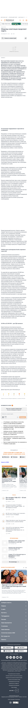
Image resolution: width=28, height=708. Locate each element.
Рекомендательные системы (14, 681)
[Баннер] (16, 24)
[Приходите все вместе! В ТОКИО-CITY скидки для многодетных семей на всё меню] (14, 577)
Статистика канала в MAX (8, 632)
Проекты (3, 639)
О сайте (3, 609)
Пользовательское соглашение (14, 673)
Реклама (3, 619)
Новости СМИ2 (5, 462)
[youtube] (17, 657)
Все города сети (5, 636)
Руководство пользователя (14, 685)
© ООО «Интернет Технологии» (14, 699)
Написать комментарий (10, 38)
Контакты (4, 612)
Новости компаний (8, 567)
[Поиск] (20, 20)
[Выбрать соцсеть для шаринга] (25, 38)
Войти (6, 417)
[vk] (14, 657)
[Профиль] (26, 20)
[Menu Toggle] (1, 20)
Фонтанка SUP (4, 17)
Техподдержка (5, 616)
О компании (4, 626)
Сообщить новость (6, 602)
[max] (7, 657)
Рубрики (3, 606)
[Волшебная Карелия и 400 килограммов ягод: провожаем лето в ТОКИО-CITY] (9, 472)
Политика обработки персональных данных (14, 675)
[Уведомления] (23, 20)
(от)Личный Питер (13, 17)
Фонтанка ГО (21, 17)
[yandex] (20, 657)
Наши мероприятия (6, 622)
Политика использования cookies (14, 679)
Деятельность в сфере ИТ (14, 683)
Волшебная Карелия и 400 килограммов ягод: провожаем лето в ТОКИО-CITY (9, 480)
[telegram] (10, 657)
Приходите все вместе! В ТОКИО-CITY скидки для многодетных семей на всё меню (14, 586)
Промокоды (14, 538)
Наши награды (14, 687)
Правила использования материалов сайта (14, 677)
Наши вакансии (5, 629)
